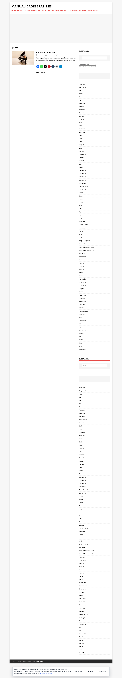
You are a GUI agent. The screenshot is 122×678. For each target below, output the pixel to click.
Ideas (80, 234)
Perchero (82, 305)
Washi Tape (82, 349)
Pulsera (81, 308)
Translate (93, 67)
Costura (81, 157)
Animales (82, 103)
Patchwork (82, 295)
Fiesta (81, 202)
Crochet (81, 161)
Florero (81, 218)
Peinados (82, 298)
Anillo (80, 100)
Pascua (81, 292)
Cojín (80, 142)
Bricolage (82, 132)
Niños (81, 273)
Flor (80, 209)
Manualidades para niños (86, 250)
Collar (81, 148)
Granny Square (83, 225)
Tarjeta (81, 336)
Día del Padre (83, 189)
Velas (80, 346)
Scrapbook (82, 333)
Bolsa (81, 126)
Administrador (51, 55)
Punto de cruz (83, 311)
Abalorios (82, 84)
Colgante (82, 145)
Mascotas (82, 253)
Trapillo (81, 340)
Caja (80, 135)
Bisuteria (81, 119)
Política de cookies (46, 673)
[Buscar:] (95, 58)
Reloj (80, 317)
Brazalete (82, 129)
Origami (81, 289)
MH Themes (40, 661)
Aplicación (82, 113)
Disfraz (81, 193)
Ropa (80, 324)
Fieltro (81, 199)
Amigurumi (82, 87)
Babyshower (83, 116)
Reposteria (82, 320)
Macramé (82, 244)
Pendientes (82, 301)
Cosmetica (82, 154)
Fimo (80, 205)
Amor (80, 90)
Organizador (83, 282)
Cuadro (81, 164)
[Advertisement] (61, 28)
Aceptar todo (79, 671)
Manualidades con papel (86, 247)
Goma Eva (82, 221)
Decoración (82, 170)
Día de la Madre (84, 186)
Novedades (82, 279)
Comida (81, 151)
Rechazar (90, 671)
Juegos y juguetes (84, 241)
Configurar (102, 671)
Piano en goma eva (45, 52)
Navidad (81, 260)
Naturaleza (82, 257)
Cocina (81, 138)
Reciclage (82, 314)
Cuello (81, 167)
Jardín (80, 237)
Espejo (81, 196)
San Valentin (83, 330)
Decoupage (82, 183)
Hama (81, 231)
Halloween (82, 228)
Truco (81, 343)
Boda (80, 122)
